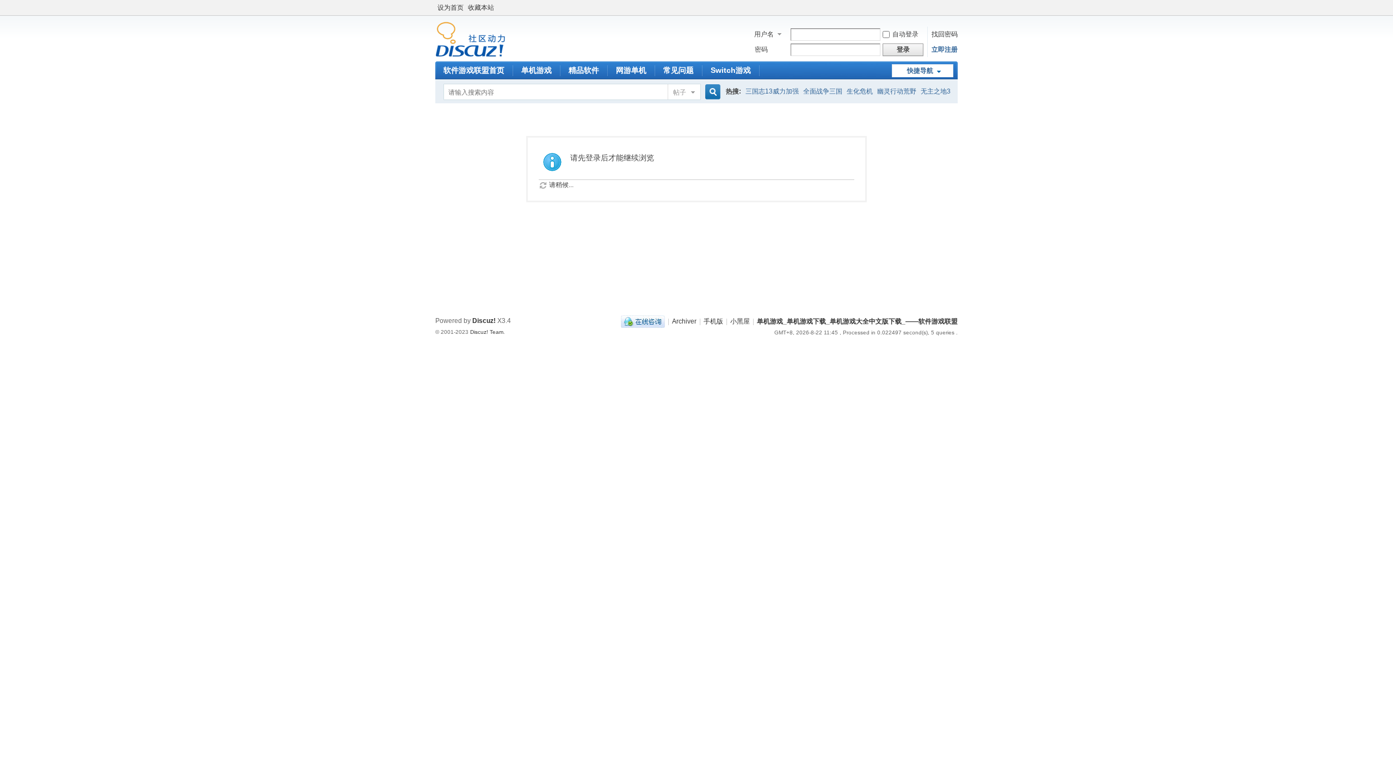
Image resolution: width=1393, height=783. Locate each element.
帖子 (679, 92)
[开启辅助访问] (955, 8)
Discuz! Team (486, 332)
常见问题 (678, 70)
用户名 (764, 34)
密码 (761, 49)
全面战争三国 (822, 91)
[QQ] (643, 321)
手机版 (713, 321)
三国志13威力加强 (772, 91)
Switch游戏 (731, 70)
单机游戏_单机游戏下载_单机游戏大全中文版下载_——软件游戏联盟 (857, 321)
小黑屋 (740, 321)
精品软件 (584, 70)
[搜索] (711, 92)
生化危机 (860, 91)
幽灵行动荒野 (896, 91)
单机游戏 (536, 70)
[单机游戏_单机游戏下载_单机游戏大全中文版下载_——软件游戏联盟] (470, 55)
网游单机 (631, 70)
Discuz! (484, 321)
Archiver (684, 321)
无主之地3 (936, 91)
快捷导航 (920, 70)
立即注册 (945, 49)
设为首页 (450, 7)
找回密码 (945, 34)
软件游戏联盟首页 (473, 70)
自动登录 (905, 34)
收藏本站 (481, 7)
